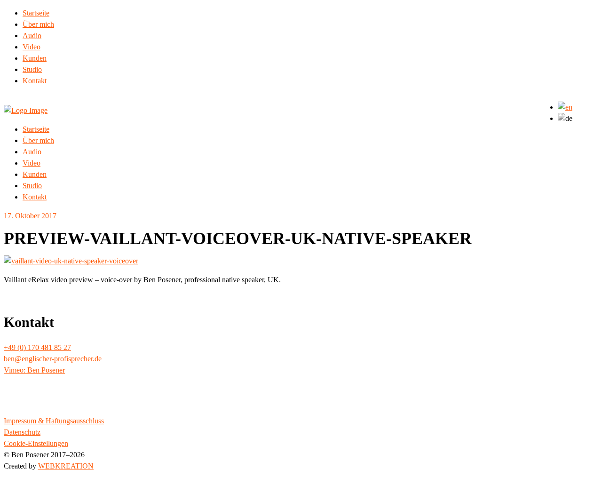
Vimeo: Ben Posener (34, 370)
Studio (32, 69)
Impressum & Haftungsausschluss (54, 421)
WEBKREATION (66, 466)
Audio (32, 36)
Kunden (35, 58)
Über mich (38, 24)
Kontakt (35, 81)
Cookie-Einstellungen (36, 443)
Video (31, 47)
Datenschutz (22, 432)
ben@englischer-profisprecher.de (53, 359)
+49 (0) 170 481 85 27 (37, 347)
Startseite (36, 13)
